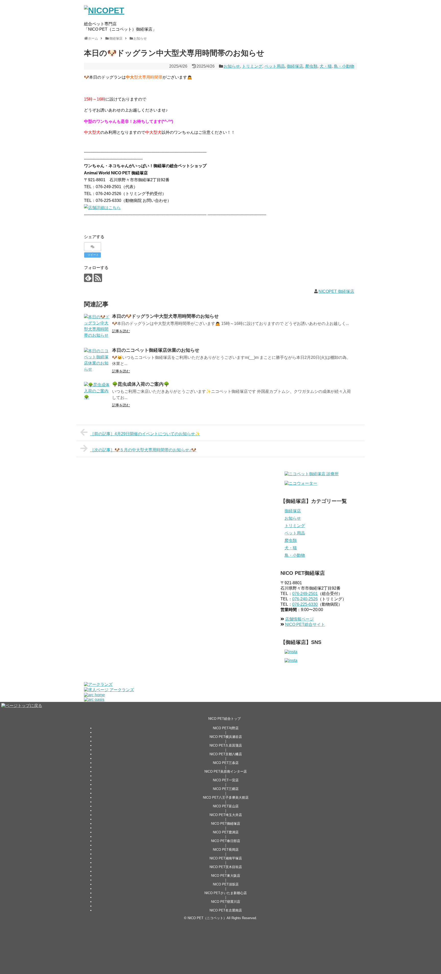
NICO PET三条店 (226, 763)
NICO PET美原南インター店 (225, 771)
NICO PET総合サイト (305, 624)
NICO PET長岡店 (226, 849)
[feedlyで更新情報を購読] (88, 278)
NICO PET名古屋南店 (226, 910)
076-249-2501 (305, 593)
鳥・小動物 (344, 66)
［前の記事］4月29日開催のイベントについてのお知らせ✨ (145, 434)
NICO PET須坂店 (226, 884)
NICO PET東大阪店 (225, 876)
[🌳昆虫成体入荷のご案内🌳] (96, 394)
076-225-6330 (305, 604)
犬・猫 (326, 66)
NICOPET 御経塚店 (336, 291)
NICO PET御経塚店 (225, 823)
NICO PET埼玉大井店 (226, 815)
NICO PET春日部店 (225, 841)
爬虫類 (311, 66)
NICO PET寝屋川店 (225, 902)
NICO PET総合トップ (224, 719)
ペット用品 (274, 66)
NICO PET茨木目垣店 (226, 867)
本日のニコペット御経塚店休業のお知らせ (155, 350)
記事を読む (121, 331)
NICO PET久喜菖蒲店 (226, 745)
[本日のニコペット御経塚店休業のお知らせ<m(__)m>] (96, 360)
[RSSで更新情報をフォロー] (98, 278)
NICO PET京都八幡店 (226, 754)
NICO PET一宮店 (226, 780)
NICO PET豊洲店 (226, 832)
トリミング (252, 66)
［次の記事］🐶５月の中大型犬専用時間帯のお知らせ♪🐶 (143, 450)
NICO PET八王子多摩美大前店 (226, 797)
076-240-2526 (305, 599)
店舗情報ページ (299, 619)
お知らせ (232, 66)
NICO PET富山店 (226, 806)
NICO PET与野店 (226, 728)
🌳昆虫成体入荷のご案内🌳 (140, 384)
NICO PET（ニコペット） (207, 918)
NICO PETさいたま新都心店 (225, 893)
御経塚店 (295, 66)
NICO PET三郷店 (226, 789)
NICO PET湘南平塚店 (226, 858)
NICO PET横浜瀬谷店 (226, 737)
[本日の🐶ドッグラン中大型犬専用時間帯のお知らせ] (96, 326)
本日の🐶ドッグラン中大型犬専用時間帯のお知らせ (165, 316)
